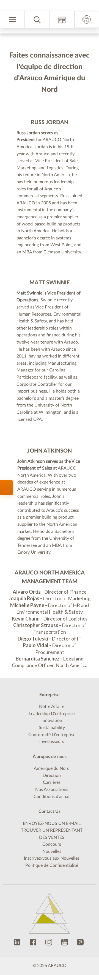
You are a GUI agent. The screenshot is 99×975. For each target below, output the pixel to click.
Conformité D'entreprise (51, 741)
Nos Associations (51, 795)
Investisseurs (51, 748)
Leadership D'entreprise (52, 719)
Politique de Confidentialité (51, 871)
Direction (52, 781)
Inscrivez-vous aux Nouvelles (51, 864)
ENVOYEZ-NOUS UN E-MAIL (52, 829)
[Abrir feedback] (6, 487)
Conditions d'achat (52, 802)
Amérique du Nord (52, 775)
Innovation (52, 727)
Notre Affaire (51, 713)
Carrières (52, 789)
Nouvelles (51, 857)
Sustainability (52, 733)
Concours (51, 850)
